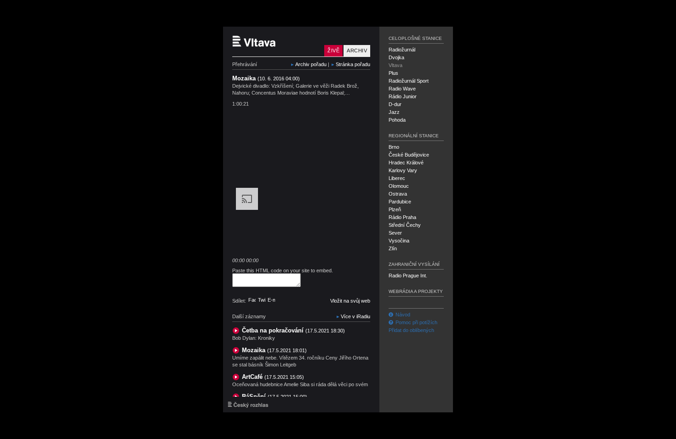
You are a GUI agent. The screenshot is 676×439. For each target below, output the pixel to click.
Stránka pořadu (353, 64)
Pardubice (400, 201)
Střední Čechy (405, 225)
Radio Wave (402, 88)
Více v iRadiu (355, 316)
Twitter (261, 300)
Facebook (252, 300)
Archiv (357, 50)
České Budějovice (409, 155)
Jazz (394, 112)
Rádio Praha (402, 217)
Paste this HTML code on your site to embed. (282, 270)
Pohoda (397, 120)
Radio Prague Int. (408, 275)
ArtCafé (273, 376)
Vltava (395, 65)
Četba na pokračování (293, 330)
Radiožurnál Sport (409, 81)
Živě (333, 50)
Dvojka (396, 57)
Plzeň (395, 209)
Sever (395, 233)
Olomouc (399, 186)
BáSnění (274, 396)
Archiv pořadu (311, 64)
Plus (393, 73)
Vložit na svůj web (350, 301)
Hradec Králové (406, 162)
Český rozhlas (248, 404)
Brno (394, 147)
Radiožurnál (402, 49)
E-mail (271, 300)
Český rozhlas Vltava (276, 41)
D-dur (395, 104)
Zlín (393, 248)
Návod (402, 314)
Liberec (397, 178)
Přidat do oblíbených (411, 330)
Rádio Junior (403, 96)
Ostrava (398, 194)
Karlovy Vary (403, 170)
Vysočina (399, 240)
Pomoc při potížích (416, 322)
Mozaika (274, 350)
